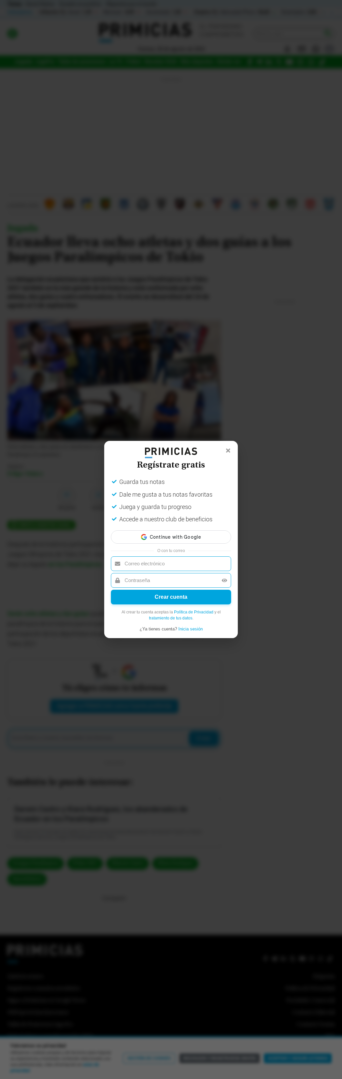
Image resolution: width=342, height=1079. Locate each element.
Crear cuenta (171, 597)
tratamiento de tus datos (170, 618)
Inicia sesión (190, 628)
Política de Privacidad (193, 612)
